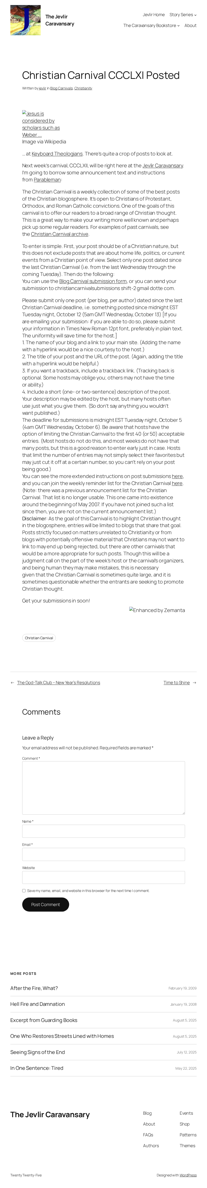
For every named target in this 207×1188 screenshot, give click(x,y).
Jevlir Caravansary (163, 165)
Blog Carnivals (61, 88)
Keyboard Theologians (57, 153)
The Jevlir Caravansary (59, 20)
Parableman (47, 179)
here (177, 476)
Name (28, 821)
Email (27, 844)
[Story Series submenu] (195, 14)
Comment (31, 758)
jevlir (42, 88)
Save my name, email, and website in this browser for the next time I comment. (88, 890)
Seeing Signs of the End (37, 1052)
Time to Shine (177, 682)
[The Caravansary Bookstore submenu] (178, 25)
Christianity (83, 88)
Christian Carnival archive (59, 234)
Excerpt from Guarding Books (43, 1020)
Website (28, 867)
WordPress (188, 1175)
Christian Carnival (39, 637)
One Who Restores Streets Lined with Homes (62, 1036)
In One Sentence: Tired (36, 1068)
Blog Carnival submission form (93, 281)
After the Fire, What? (34, 988)
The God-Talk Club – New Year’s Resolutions (58, 682)
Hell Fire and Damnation (37, 1004)
